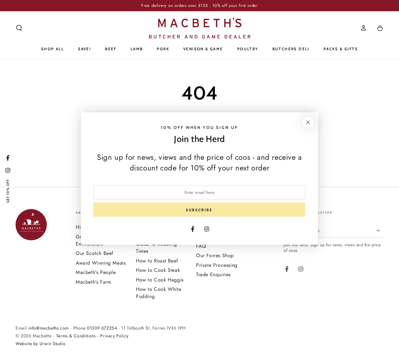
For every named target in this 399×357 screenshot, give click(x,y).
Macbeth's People (96, 272)
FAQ (201, 246)
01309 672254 (102, 328)
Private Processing (217, 265)
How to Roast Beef (157, 260)
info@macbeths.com (48, 328)
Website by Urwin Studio (41, 343)
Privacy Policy (114, 336)
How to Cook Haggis (160, 279)
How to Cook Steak (158, 270)
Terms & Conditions (76, 336)
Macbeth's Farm (93, 282)
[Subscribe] (379, 230)
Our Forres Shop (215, 255)
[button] (19, 28)
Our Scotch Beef (94, 253)
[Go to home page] (199, 27)
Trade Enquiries (213, 274)
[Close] (308, 122)
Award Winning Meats (101, 263)
